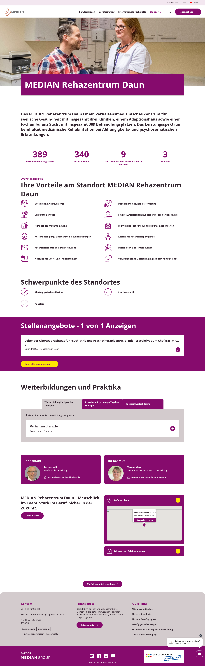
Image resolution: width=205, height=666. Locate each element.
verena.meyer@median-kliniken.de (148, 477)
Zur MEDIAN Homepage (144, 634)
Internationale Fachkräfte (132, 11)
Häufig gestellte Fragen (144, 624)
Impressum (43, 628)
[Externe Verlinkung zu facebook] (99, 655)
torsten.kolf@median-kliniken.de (64, 477)
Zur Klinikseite (32, 515)
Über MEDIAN (172, 2)
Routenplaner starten (145, 520)
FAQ (184, 2)
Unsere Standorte (141, 614)
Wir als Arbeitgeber (142, 609)
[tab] (62, 404)
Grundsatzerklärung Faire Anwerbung (152, 629)
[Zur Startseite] (14, 12)
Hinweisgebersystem (33, 633)
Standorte (155, 11)
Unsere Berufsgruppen (144, 619)
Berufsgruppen (87, 11)
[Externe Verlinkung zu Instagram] (106, 655)
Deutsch (195, 3)
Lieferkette (52, 633)
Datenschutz (28, 628)
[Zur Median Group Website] (35, 655)
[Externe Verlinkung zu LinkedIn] (91, 655)
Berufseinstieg (106, 11)
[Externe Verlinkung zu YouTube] (113, 655)
